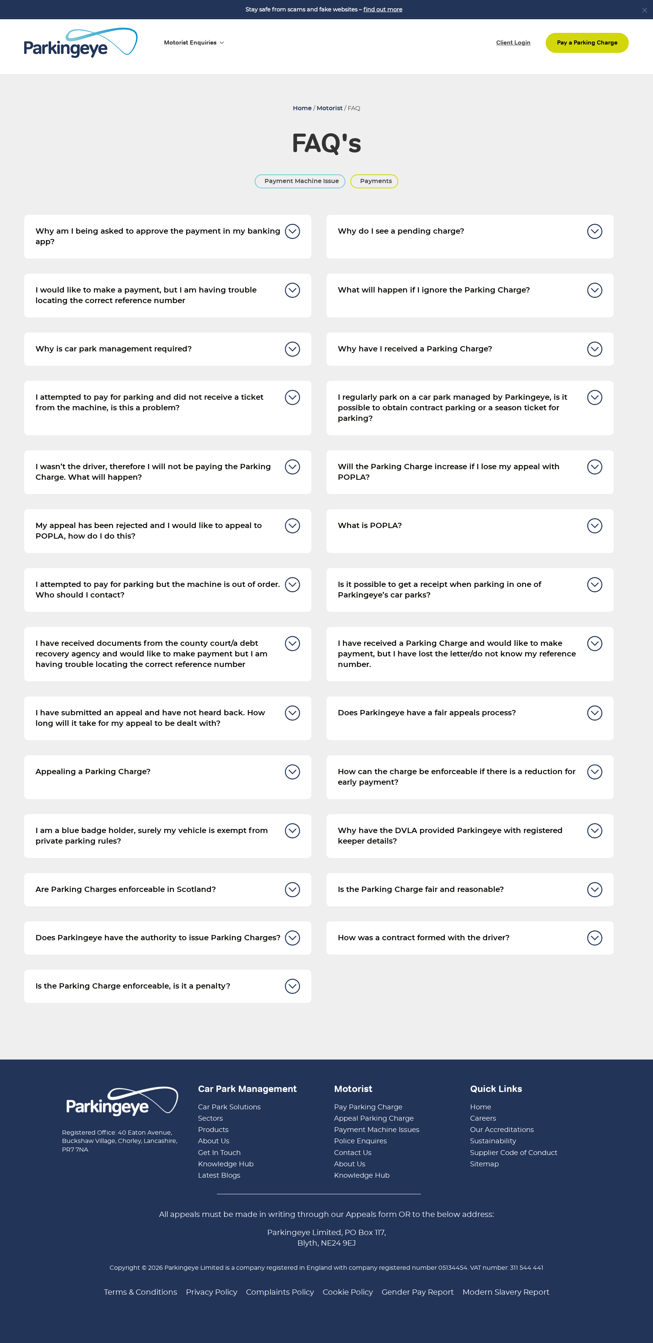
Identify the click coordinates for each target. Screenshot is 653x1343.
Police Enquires (360, 1141)
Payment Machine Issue (301, 181)
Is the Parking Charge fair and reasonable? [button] (421, 889)
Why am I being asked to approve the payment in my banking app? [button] (158, 237)
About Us (213, 1141)
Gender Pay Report (418, 1292)
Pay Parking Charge (368, 1107)
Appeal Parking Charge (374, 1118)
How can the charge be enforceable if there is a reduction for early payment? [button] (457, 777)
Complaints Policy (280, 1292)
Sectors (210, 1118)
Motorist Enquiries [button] (190, 42)
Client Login (513, 42)
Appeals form (371, 1214)
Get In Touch (219, 1153)
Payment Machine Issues (376, 1130)
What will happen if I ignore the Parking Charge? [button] (434, 290)
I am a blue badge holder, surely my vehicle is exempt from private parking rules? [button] (152, 836)
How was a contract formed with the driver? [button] (424, 938)
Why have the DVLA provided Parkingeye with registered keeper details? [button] (450, 836)
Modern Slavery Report (506, 1292)
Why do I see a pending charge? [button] (401, 231)
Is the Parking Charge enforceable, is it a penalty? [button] (133, 986)
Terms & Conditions (140, 1292)
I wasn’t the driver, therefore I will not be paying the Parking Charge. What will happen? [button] (153, 472)
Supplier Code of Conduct (513, 1153)
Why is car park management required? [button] (114, 349)
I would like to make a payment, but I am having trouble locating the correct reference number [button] (146, 295)
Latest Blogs (219, 1175)
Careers (483, 1118)
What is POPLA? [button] (370, 526)
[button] (644, 10)
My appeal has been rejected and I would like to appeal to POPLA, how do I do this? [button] (149, 531)
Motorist (330, 108)
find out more (383, 9)
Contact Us (352, 1153)
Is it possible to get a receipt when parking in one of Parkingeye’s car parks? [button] (439, 590)
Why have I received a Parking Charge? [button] (415, 349)
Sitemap (484, 1164)
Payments (375, 181)
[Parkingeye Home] (81, 42)
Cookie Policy (348, 1292)
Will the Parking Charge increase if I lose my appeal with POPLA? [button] (449, 472)
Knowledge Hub (226, 1164)
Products (213, 1130)
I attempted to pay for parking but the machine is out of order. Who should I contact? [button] (158, 590)
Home (302, 108)
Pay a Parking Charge (587, 42)
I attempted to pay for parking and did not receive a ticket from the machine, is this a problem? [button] (149, 403)
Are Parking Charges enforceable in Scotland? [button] (126, 889)
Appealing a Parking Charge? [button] (93, 772)
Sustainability (493, 1141)
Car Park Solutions (229, 1107)
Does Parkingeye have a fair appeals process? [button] (427, 713)
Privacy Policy (211, 1292)
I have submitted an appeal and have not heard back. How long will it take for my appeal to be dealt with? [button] (150, 718)
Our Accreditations (502, 1130)
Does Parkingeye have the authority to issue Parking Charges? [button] (158, 938)
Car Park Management (247, 1089)
